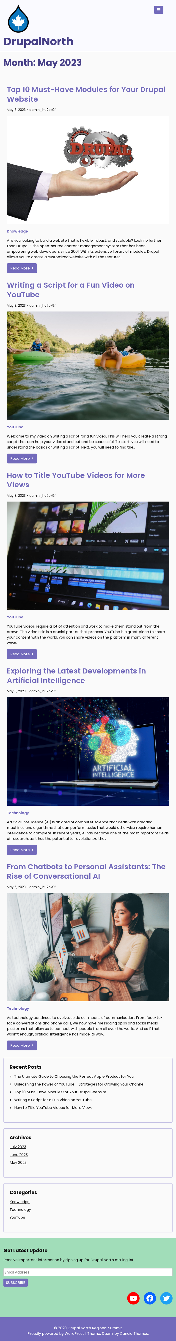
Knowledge (17, 231)
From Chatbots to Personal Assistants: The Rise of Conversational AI (86, 871)
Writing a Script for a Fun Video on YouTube (71, 290)
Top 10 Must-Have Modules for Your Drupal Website (86, 94)
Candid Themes (134, 1333)
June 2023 (19, 1154)
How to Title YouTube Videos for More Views (76, 480)
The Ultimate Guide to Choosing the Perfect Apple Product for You (74, 1076)
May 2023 (18, 1162)
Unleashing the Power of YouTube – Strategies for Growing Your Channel (79, 1084)
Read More (20, 268)
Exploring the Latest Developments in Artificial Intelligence (76, 676)
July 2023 (18, 1147)
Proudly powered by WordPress (56, 1333)
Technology (18, 813)
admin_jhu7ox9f (42, 109)
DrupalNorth (38, 41)
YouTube (15, 427)
